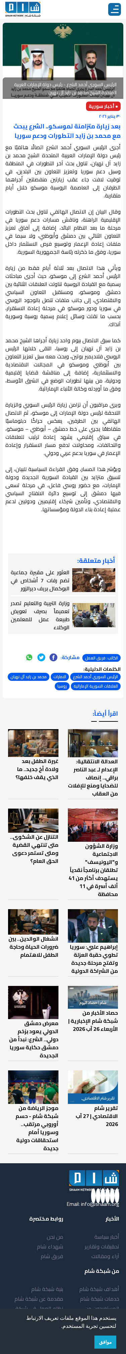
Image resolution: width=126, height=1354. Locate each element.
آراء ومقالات (105, 1256)
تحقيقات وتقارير (102, 1246)
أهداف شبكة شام (99, 1289)
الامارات (59, 677)
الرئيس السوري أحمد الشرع (95, 677)
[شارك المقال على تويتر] (41, 657)
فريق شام (52, 1256)
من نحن (55, 1237)
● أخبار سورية (103, 106)
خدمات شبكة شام (99, 1299)
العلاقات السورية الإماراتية (96, 686)
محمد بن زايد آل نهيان (28, 677)
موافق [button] (105, 1342)
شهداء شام (50, 1246)
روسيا (62, 686)
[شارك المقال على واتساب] (29, 657)
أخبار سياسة (106, 1237)
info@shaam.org (100, 1204)
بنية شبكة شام (47, 1289)
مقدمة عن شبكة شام (38, 1299)
